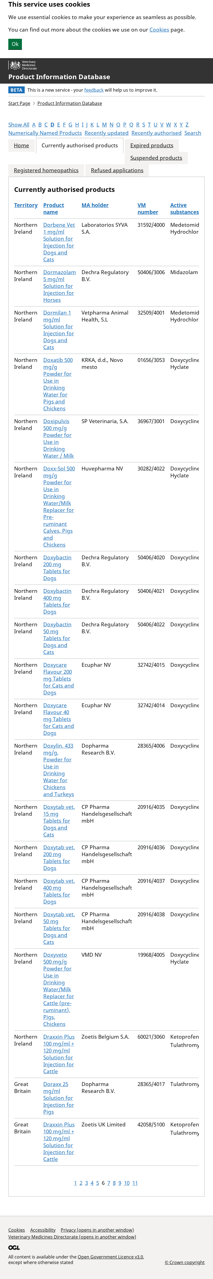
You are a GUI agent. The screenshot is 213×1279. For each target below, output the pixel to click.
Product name (53, 209)
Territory (26, 205)
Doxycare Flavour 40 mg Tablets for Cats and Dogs (58, 719)
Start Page (19, 103)
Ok (15, 44)
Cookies (159, 29)
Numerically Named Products (45, 133)
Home (21, 145)
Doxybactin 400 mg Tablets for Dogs (57, 601)
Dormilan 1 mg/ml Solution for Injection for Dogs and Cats (58, 330)
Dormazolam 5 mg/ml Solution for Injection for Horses (59, 286)
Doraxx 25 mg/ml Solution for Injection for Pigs (58, 1097)
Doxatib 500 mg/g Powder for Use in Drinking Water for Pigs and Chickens (58, 384)
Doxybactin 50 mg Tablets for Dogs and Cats (57, 638)
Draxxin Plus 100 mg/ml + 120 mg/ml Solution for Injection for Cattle (59, 1054)
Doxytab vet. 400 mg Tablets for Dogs (59, 891)
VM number (148, 209)
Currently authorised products (80, 145)
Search (192, 133)
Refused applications (117, 170)
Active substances (184, 209)
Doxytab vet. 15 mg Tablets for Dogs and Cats (59, 820)
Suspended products (156, 158)
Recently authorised (156, 133)
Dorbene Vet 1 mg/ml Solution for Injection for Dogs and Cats (59, 242)
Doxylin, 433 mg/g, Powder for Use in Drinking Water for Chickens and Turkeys (58, 770)
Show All (18, 124)
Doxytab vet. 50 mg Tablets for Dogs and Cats (59, 928)
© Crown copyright (185, 1262)
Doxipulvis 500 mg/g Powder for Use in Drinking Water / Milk (58, 438)
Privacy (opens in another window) (97, 1230)
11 (135, 1183)
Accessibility (42, 1230)
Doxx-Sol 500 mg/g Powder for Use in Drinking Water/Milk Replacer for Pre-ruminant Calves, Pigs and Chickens (59, 506)
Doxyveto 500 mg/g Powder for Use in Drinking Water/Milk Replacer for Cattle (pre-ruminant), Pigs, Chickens (58, 989)
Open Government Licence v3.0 (110, 1257)
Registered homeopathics (46, 170)
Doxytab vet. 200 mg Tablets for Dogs (59, 858)
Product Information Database (59, 77)
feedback (94, 90)
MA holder (95, 205)
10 (127, 1183)
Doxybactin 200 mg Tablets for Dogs (57, 568)
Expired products (151, 145)
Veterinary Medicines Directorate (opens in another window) (72, 1237)
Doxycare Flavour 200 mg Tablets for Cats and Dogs (58, 678)
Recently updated (107, 133)
